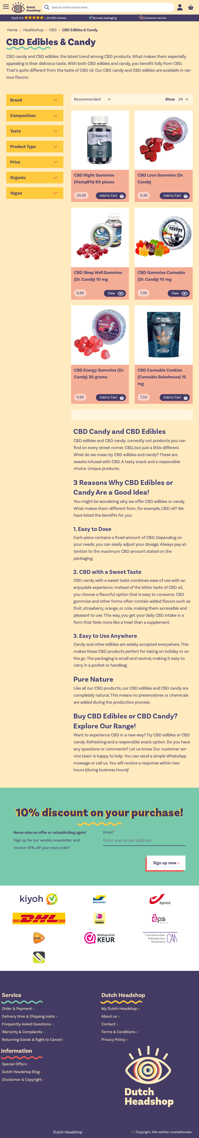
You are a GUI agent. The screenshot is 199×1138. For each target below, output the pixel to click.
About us (110, 1016)
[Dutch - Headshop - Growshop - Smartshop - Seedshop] (26, 7)
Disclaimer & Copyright (23, 1079)
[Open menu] (6, 6)
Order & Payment (18, 1008)
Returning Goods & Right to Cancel (33, 1039)
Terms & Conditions (119, 1031)
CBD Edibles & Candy (80, 30)
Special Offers (15, 1064)
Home (12, 30)
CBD (53, 30)
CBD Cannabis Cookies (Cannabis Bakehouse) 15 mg (162, 376)
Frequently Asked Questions (28, 1024)
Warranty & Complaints (23, 1031)
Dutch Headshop (67, 1132)
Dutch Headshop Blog (22, 1071)
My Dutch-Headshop (120, 1008)
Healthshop (33, 30)
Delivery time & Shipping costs (30, 1016)
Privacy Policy (114, 1039)
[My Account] (179, 7)
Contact (109, 1024)
